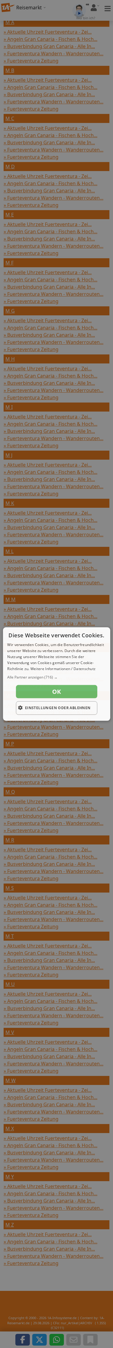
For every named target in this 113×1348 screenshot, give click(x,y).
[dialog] (56, 674)
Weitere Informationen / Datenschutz (63, 668)
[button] (56, 677)
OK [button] (56, 692)
